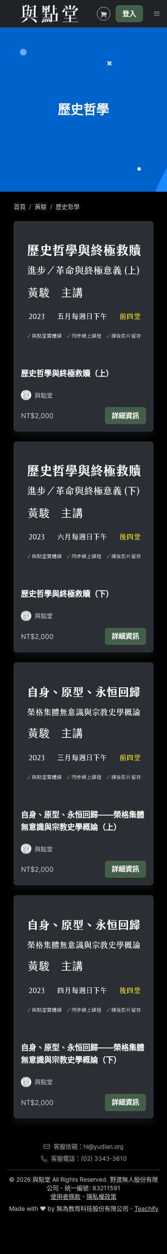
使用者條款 (66, 1196)
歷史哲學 (68, 206)
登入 (129, 13)
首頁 (20, 206)
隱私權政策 (101, 1196)
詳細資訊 (125, 415)
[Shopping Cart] (103, 14)
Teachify (146, 1208)
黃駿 (41, 206)
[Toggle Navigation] (156, 13)
